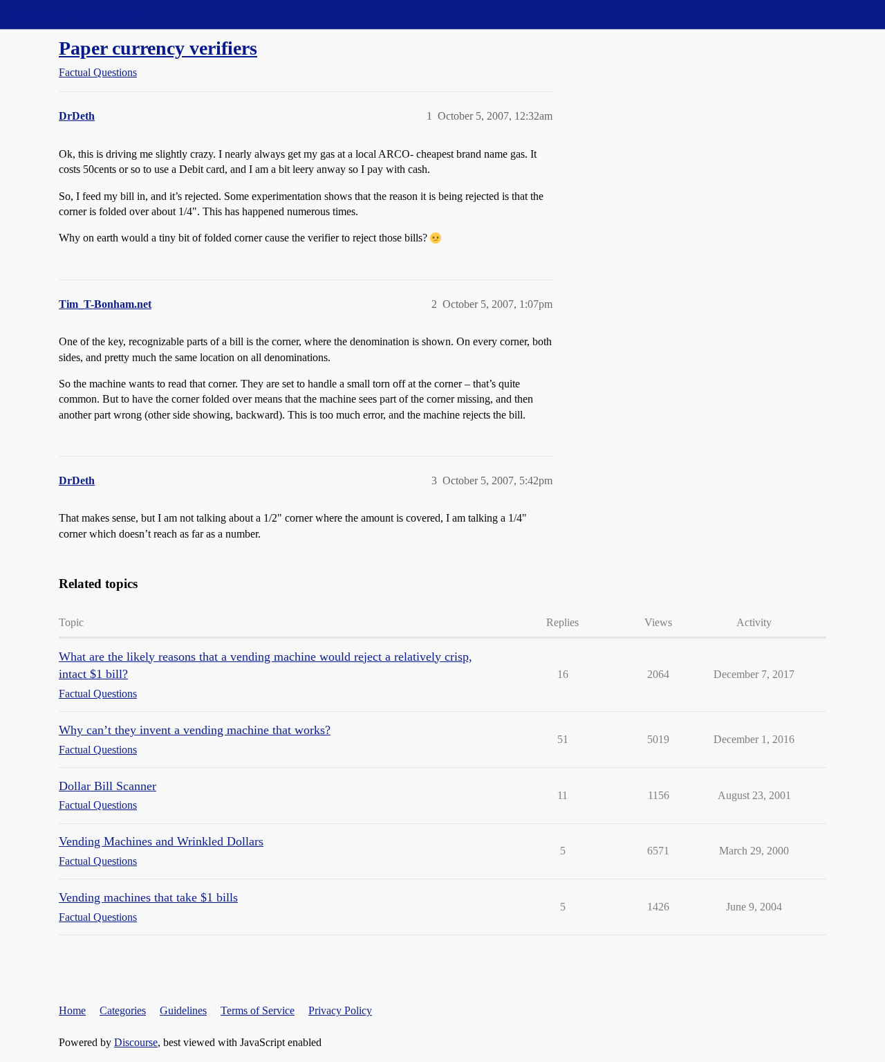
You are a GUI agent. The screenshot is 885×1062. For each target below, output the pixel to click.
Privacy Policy (340, 1010)
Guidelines (183, 1010)
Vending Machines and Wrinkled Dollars (161, 841)
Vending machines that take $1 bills (148, 897)
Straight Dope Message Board (72, 14)
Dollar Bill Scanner (107, 786)
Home (72, 1010)
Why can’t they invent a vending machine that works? (194, 730)
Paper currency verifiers (158, 48)
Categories (123, 1010)
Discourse (136, 1042)
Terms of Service (258, 1010)
